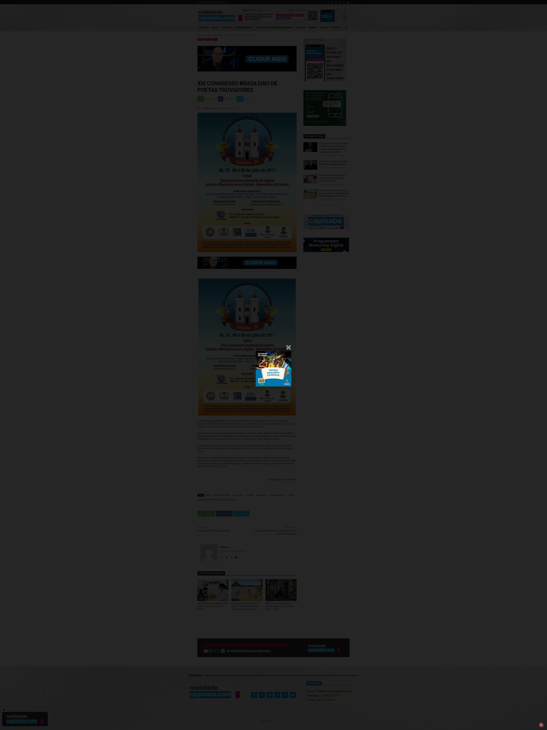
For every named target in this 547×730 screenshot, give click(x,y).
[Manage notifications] (541, 725)
